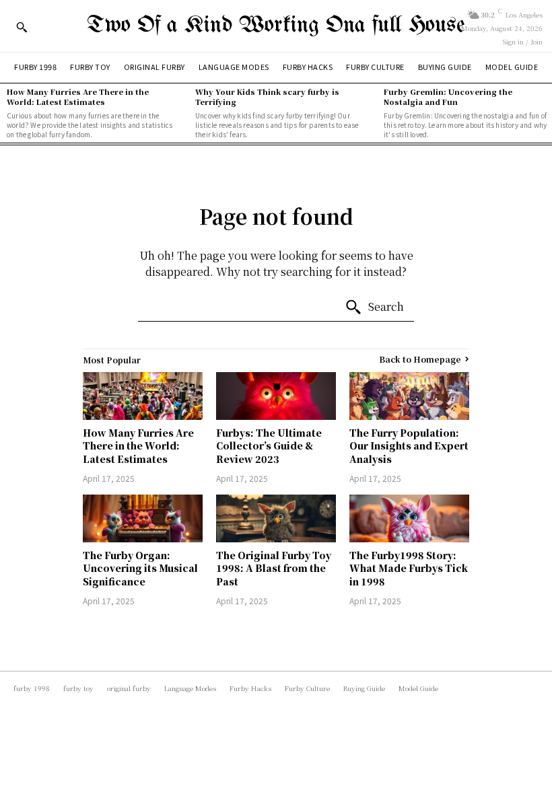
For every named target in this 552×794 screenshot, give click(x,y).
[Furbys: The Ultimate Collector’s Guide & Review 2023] (276, 396)
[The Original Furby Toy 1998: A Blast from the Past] (276, 518)
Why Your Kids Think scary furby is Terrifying (267, 96)
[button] (21, 27)
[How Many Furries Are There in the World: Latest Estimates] (143, 396)
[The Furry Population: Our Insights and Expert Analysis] (409, 396)
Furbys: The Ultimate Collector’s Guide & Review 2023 (269, 446)
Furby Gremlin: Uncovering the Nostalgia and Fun (448, 96)
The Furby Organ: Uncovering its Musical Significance (140, 568)
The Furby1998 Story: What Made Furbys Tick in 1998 (408, 568)
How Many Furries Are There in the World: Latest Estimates (78, 96)
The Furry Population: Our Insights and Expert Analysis (409, 446)
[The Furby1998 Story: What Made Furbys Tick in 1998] (409, 518)
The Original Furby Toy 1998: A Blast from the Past (273, 568)
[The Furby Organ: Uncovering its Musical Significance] (143, 518)
